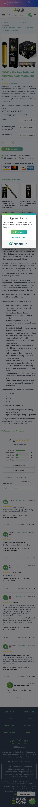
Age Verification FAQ (19, 237)
